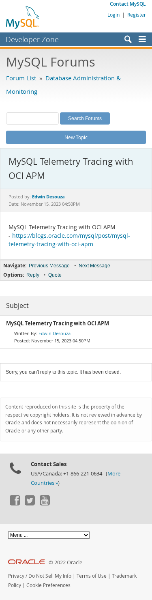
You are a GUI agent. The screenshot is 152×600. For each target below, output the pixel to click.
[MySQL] (23, 17)
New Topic (76, 137)
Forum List (21, 78)
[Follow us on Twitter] (29, 503)
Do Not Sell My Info (49, 576)
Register (136, 14)
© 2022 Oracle (65, 562)
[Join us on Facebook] (14, 503)
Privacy (16, 576)
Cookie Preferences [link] (48, 585)
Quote (55, 275)
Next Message (94, 266)
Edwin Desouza (55, 333)
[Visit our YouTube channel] (44, 503)
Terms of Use (92, 576)
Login (113, 14)
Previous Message (49, 266)
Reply (32, 275)
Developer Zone (32, 39)
